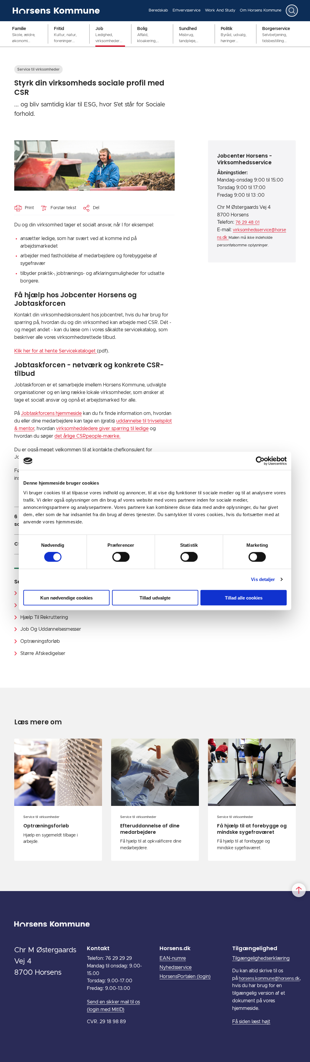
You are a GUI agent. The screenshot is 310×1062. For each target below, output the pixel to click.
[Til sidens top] (298, 890)
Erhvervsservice (186, 10)
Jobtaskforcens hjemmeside (51, 413)
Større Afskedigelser (42, 653)
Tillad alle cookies (243, 597)
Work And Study (220, 10)
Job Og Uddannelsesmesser (50, 629)
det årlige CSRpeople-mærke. (87, 436)
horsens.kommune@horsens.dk (269, 979)
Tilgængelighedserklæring (261, 958)
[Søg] (292, 11)
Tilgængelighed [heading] (254, 948)
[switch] (121, 557)
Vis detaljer (263, 579)
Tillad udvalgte (155, 597)
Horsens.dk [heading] (175, 948)
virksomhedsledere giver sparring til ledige (102, 428)
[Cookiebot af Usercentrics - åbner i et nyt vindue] (260, 461)
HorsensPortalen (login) (185, 976)
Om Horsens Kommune (260, 10)
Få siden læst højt (251, 1021)
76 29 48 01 (247, 222)
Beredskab (158, 10)
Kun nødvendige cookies (66, 597)
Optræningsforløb (40, 641)
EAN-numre (173, 958)
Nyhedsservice (176, 967)
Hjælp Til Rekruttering (44, 617)
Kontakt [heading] (98, 948)
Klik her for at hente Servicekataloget (55, 351)
